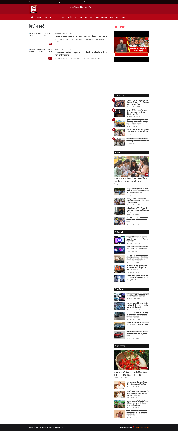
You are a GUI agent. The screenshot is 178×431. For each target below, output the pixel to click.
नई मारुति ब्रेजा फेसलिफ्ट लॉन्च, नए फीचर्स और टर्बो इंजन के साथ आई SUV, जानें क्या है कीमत (137, 334)
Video (63, 2)
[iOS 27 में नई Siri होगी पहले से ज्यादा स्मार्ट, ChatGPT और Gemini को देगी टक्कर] (119, 250)
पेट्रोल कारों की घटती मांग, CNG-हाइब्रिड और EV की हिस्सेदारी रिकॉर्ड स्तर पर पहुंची (138, 295)
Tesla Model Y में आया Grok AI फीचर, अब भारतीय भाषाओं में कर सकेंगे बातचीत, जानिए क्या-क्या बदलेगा (137, 315)
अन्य (117, 17)
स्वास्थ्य (97, 17)
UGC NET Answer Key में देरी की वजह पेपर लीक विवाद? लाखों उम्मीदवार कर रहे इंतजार (137, 220)
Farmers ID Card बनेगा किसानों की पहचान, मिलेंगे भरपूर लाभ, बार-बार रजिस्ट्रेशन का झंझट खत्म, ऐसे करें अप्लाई (138, 403)
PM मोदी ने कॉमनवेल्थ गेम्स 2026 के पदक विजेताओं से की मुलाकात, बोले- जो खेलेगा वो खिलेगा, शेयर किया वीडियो (138, 102)
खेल (81, 17)
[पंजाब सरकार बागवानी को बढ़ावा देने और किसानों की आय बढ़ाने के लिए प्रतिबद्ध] (119, 385)
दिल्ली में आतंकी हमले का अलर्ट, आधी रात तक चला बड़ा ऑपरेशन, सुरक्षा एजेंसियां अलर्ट (138, 140)
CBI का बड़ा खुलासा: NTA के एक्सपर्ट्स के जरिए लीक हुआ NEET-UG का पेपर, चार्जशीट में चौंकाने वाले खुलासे (138, 200)
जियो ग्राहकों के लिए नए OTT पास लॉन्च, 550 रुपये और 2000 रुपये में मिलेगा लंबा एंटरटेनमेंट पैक (137, 239)
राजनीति (70, 17)
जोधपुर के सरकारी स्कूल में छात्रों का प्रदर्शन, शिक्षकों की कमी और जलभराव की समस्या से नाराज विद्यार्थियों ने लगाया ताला (138, 191)
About (48, 2)
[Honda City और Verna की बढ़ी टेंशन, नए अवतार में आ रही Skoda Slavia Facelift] (119, 326)
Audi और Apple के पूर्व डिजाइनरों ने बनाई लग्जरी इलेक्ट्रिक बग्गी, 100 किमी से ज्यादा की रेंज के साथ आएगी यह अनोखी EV (137, 258)
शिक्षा (91, 17)
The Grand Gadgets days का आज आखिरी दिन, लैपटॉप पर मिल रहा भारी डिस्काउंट (81, 54)
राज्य (63, 17)
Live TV (69, 2)
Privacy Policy (56, 2)
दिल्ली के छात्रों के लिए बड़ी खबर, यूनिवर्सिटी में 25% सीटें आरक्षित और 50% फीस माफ (138, 131)
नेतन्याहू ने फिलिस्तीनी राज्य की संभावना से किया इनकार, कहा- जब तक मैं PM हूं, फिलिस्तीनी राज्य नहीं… (137, 112)
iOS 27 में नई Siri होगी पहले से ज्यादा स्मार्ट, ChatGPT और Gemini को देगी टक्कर (137, 248)
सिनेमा (111, 17)
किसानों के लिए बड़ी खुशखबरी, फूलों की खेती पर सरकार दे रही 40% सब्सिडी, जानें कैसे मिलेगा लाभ (137, 413)
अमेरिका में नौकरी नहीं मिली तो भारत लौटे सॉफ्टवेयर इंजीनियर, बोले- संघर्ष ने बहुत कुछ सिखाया (138, 210)
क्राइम (76, 17)
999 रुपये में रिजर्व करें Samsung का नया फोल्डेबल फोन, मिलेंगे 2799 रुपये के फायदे (138, 276)
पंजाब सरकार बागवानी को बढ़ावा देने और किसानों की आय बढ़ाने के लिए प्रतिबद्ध (137, 383)
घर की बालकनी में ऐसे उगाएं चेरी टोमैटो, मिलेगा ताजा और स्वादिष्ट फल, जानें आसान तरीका (130, 374)
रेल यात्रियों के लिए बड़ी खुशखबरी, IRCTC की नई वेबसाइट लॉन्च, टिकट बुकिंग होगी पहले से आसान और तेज (137, 268)
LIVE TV (124, 17)
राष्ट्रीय (45, 17)
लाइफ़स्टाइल (104, 17)
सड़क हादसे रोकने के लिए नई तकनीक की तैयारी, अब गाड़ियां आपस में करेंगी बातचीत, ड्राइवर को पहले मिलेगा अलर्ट (137, 305)
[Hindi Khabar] (33, 9)
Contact (76, 2)
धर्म (86, 17)
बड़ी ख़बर (39, 17)
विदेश (51, 17)
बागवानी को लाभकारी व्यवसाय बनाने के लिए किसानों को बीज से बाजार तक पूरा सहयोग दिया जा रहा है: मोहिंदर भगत (138, 393)
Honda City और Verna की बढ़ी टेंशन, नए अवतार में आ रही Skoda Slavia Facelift (138, 324)
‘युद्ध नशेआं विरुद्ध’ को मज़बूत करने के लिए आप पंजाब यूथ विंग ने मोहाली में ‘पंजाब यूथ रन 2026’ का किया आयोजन (137, 122)
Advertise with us (85, 2)
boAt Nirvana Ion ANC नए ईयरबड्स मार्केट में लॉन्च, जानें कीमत (81, 36)
